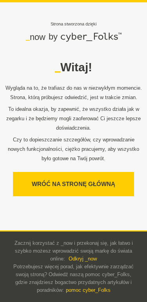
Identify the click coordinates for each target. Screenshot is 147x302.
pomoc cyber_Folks (88, 290)
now (35, 37)
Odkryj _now (83, 259)
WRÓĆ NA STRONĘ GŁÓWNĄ (73, 184)
